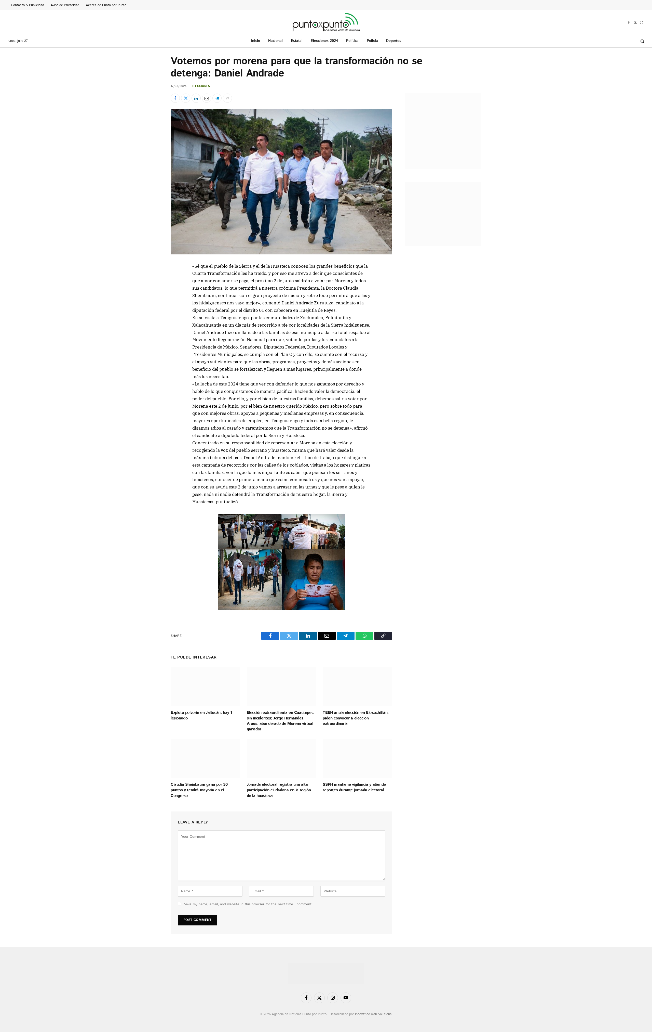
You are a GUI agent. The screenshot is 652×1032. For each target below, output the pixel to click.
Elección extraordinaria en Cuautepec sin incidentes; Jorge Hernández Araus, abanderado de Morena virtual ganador (280, 721)
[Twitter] (152, 290)
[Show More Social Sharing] (227, 98)
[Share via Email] (206, 98)
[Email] (152, 314)
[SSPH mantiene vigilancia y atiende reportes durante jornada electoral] (357, 758)
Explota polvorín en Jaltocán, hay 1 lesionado (201, 715)
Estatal (297, 40)
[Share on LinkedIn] (196, 98)
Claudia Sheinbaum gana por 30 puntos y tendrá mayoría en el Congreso (199, 790)
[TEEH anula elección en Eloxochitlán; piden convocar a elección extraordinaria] (357, 686)
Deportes (393, 40)
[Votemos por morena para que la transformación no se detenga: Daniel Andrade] (281, 181)
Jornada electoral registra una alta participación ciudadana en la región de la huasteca (279, 790)
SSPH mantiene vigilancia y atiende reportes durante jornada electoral (354, 787)
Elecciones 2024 (324, 40)
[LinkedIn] (152, 302)
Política (352, 40)
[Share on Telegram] (217, 98)
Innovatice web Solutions (373, 1014)
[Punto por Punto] (326, 22)
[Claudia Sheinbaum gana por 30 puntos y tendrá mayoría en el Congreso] (205, 758)
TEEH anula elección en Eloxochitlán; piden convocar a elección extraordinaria (356, 718)
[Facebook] (152, 279)
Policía (372, 40)
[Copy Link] (152, 349)
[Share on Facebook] (175, 98)
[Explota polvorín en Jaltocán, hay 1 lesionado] (205, 686)
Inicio (255, 40)
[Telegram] (152, 326)
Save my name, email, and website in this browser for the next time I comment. (248, 904)
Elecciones (201, 86)
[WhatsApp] (152, 337)
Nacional (275, 40)
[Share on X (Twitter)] (185, 98)
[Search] (642, 41)
